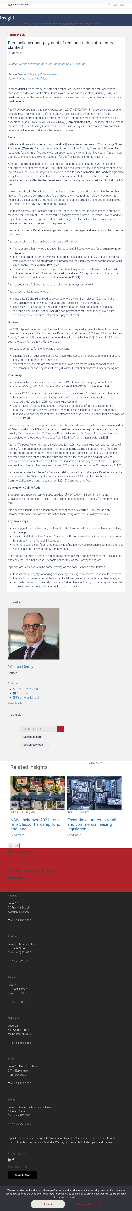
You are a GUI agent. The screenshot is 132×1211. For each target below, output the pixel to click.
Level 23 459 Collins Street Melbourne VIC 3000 (20, 1030)
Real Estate (43, 78)
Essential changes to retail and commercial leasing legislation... (91, 824)
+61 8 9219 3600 (20, 1083)
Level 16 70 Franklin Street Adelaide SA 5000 (18, 907)
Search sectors (32, 736)
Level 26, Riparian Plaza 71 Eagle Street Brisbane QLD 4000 (22, 948)
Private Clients (25, 78)
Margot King (43, 64)
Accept (48, 1204)
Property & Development (43, 74)
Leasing (22, 74)
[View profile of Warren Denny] (67, 633)
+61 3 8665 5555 (20, 1042)
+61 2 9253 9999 (20, 1124)
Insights (14, 24)
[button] (122, 4)
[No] (127, 1198)
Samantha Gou (62, 64)
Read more (17, 835)
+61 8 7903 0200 (20, 1002)
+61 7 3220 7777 (20, 961)
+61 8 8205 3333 (20, 920)
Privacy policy (84, 1204)
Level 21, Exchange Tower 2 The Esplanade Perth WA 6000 (23, 1070)
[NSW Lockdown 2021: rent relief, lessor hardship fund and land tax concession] (37, 792)
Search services (33, 744)
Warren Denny (27, 64)
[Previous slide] (10, 845)
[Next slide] (17, 845)
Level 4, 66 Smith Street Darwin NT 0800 (17, 989)
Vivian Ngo (78, 64)
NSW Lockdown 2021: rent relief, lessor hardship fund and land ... (35, 824)
